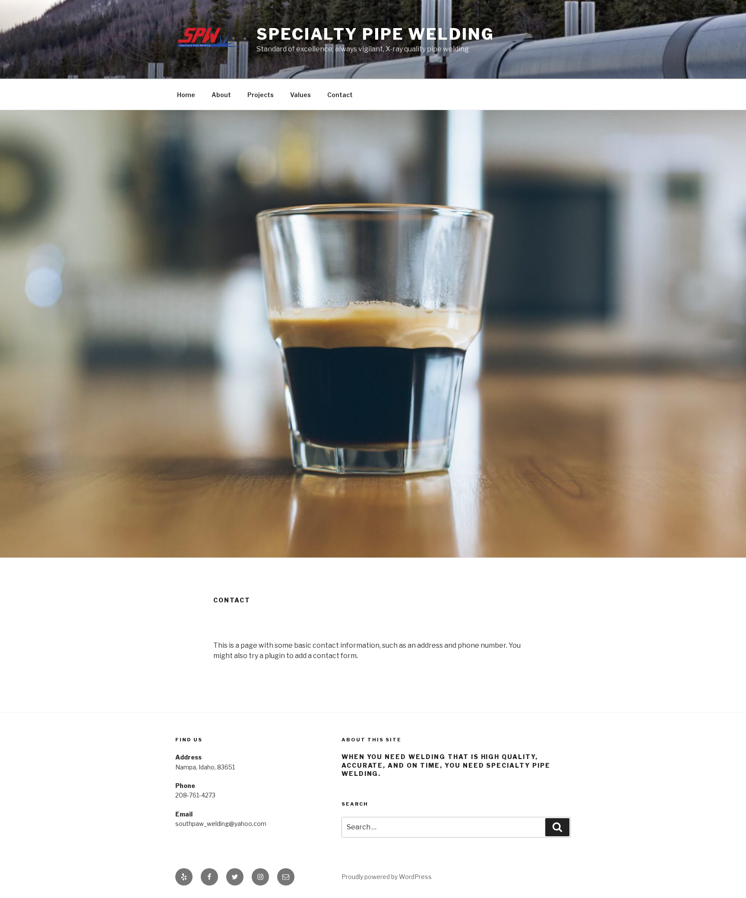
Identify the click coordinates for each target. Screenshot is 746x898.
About (221, 94)
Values (300, 94)
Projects (260, 94)
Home (186, 94)
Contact (340, 94)
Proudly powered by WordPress (386, 876)
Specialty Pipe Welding (375, 34)
